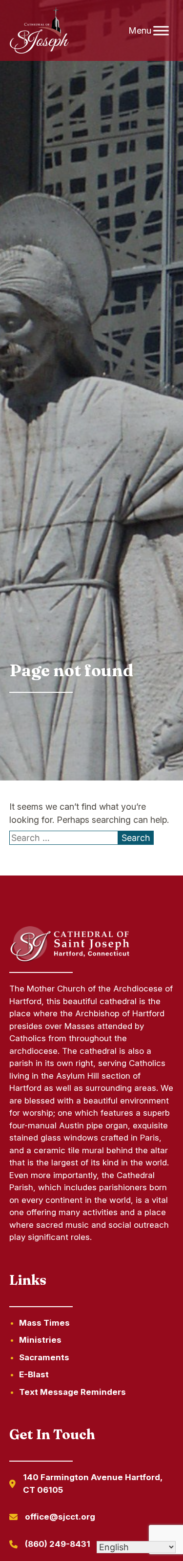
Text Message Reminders (72, 1392)
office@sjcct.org (60, 1517)
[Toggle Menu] (161, 30)
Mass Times (44, 1323)
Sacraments (44, 1357)
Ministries (40, 1340)
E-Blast (34, 1374)
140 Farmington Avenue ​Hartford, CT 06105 (92, 1483)
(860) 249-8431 (57, 1544)
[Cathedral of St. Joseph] (39, 30)
